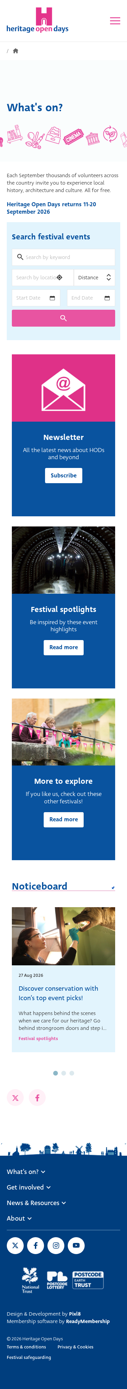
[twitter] (15, 1097)
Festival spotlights (38, 1038)
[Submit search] (63, 318)
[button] (55, 1073)
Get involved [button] (25, 1187)
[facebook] (37, 1097)
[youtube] (76, 1245)
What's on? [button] (23, 1172)
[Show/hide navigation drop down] (115, 20)
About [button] (16, 1218)
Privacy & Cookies (75, 1347)
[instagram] (55, 1245)
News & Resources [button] (33, 1203)
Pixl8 (75, 1314)
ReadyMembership (88, 1321)
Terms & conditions (26, 1347)
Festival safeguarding (29, 1357)
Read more (63, 647)
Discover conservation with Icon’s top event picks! (58, 993)
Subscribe (64, 475)
